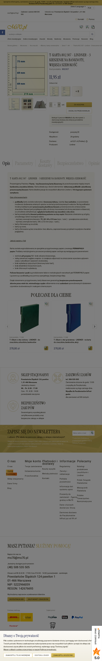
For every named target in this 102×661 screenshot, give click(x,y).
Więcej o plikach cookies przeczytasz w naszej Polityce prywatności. (29, 650)
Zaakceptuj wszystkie (63, 655)
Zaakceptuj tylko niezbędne (18, 655)
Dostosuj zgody (42, 655)
